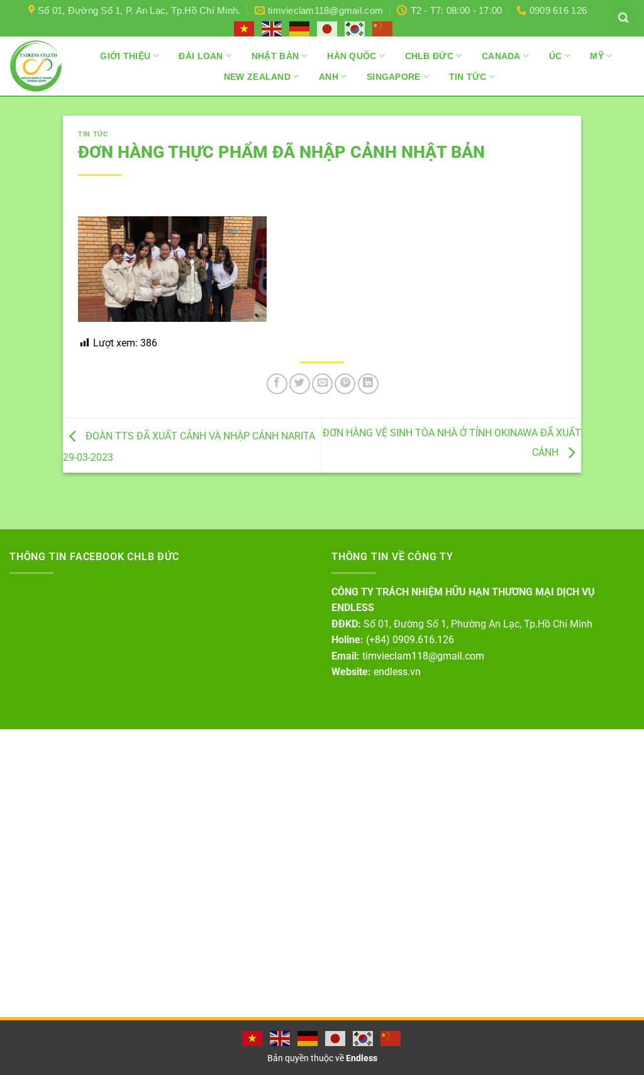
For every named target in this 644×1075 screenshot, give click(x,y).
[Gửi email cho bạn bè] (322, 383)
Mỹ (597, 56)
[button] (623, 18)
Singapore (394, 77)
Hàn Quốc (351, 56)
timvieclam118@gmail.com (423, 656)
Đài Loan (201, 56)
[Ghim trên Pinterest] (345, 383)
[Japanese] (327, 28)
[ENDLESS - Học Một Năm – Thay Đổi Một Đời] (35, 66)
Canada (501, 56)
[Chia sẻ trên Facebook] (277, 383)
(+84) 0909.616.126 (410, 640)
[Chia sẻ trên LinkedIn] (368, 383)
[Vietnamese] (244, 28)
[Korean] (355, 28)
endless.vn (397, 672)
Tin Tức (468, 77)
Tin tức (93, 134)
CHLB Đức (429, 56)
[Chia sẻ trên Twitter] (299, 383)
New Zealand (257, 77)
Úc (555, 56)
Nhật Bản (275, 56)
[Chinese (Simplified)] (383, 28)
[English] (272, 28)
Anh (328, 77)
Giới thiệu (125, 56)
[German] (300, 28)
